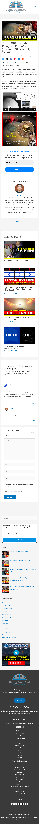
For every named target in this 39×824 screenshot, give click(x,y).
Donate (20, 755)
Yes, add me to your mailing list (13, 491)
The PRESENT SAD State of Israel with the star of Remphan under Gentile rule (18, 289)
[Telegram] (3, 59)
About (19, 740)
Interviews (5, 611)
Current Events (6, 605)
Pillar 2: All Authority (20, 736)
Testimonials (5, 626)
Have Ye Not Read (7, 608)
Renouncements (6, 614)
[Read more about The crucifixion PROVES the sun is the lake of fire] (19, 306)
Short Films (5, 620)
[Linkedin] (19, 59)
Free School (19, 748)
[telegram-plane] (12, 804)
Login (19, 752)
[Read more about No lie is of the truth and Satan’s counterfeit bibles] (19, 335)
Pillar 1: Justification (20, 733)
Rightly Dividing (6, 617)
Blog (19, 743)
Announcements (6, 603)
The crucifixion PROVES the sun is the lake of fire (18, 318)
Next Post (19, 226)
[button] (20, 700)
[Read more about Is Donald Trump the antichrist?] (19, 249)
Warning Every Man (7, 632)
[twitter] (26, 804)
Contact (19, 757)
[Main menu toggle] (35, 7)
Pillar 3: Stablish (20, 738)
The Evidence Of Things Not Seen (11, 629)
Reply (33, 403)
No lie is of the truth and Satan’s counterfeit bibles (17, 347)
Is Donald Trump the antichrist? (17, 261)
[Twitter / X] (7, 59)
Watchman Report (7, 634)
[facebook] (23, 804)
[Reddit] (23, 59)
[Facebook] (11, 59)
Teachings (5, 623)
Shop (19, 750)
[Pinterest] (15, 59)
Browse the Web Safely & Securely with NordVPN (19, 723)
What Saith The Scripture (21, 56)
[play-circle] (19, 804)
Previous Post (20, 221)
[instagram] (16, 804)
